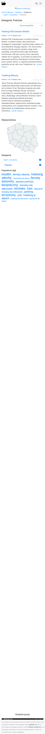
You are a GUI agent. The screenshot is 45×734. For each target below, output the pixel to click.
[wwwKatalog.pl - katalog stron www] (4, 3)
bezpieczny (10, 185)
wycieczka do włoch (21, 178)
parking (28, 191)
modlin (7, 174)
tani (30, 188)
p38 (19, 195)
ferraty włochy (21, 174)
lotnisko (20, 188)
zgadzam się (33, 724)
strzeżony (9, 195)
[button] (36, 3)
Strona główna (7, 12)
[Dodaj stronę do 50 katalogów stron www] (22, 8)
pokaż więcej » (18, 111)
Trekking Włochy (10, 75)
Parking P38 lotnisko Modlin (15, 31)
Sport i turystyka (10, 15)
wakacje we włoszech (19, 198)
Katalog (18, 12)
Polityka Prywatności (34, 727)
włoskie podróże (25, 181)
